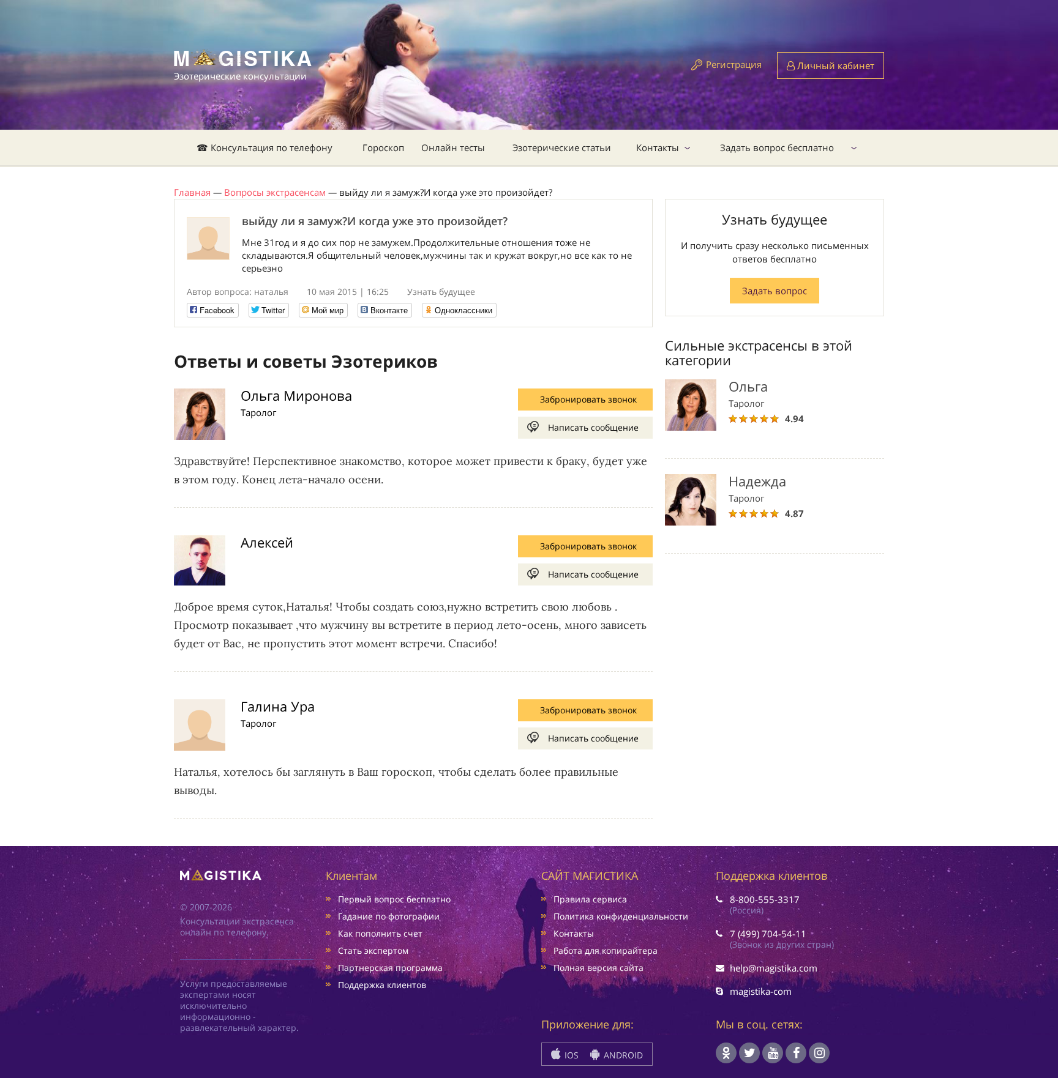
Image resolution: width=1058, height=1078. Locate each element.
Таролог (258, 412)
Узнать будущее (441, 291)
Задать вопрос (774, 290)
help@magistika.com (773, 968)
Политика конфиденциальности (620, 916)
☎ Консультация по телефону (264, 147)
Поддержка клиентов (382, 985)
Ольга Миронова (296, 395)
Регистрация (734, 64)
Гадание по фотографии (389, 916)
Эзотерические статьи (561, 147)
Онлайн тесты (453, 147)
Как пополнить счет (380, 933)
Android (622, 1055)
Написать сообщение (593, 427)
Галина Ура (278, 706)
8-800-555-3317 (765, 899)
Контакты (657, 147)
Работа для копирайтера (605, 950)
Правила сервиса (590, 899)
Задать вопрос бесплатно (777, 147)
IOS (570, 1055)
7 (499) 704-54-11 (768, 933)
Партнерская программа (390, 967)
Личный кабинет (834, 65)
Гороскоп (383, 147)
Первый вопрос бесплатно (394, 899)
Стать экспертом (373, 950)
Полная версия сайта (598, 967)
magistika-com (761, 991)
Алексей (267, 542)
